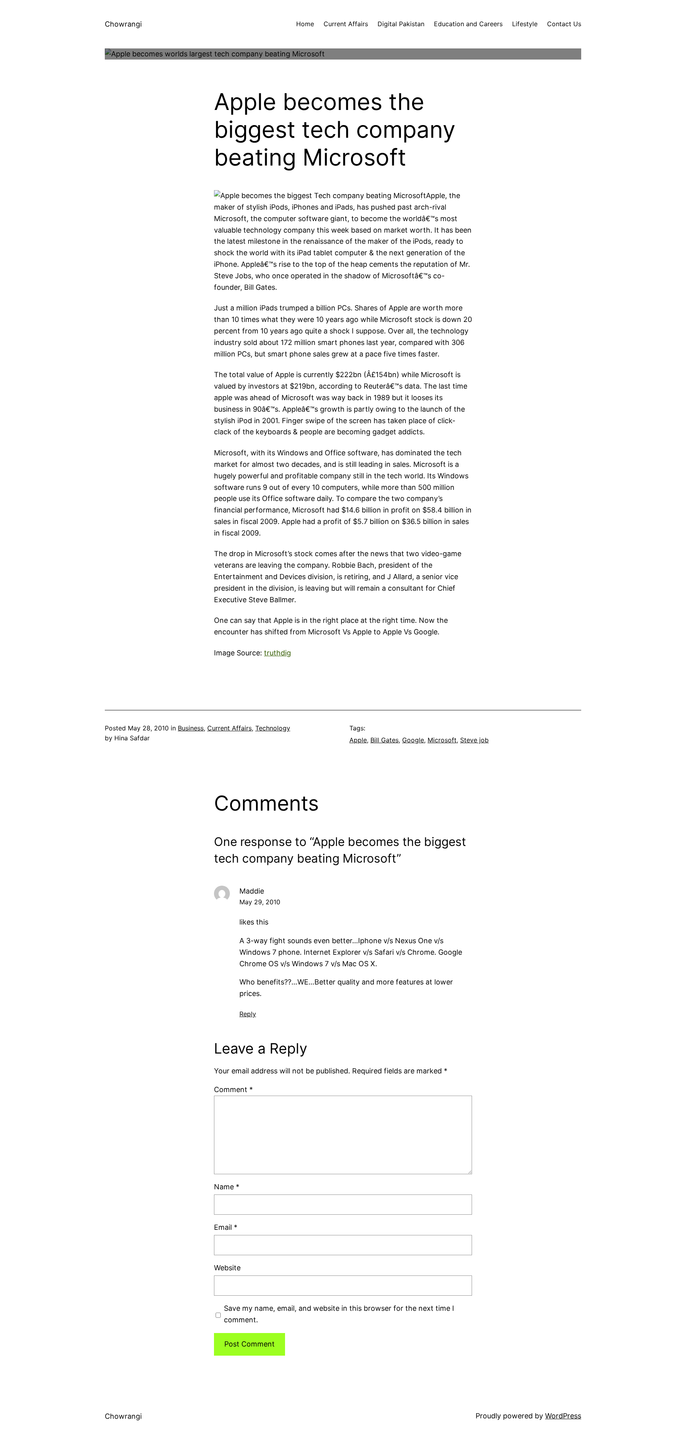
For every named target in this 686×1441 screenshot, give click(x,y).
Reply (247, 1014)
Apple (358, 740)
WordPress (563, 1416)
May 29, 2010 (259, 902)
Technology (272, 728)
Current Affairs (229, 728)
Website (227, 1268)
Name (226, 1187)
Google (413, 740)
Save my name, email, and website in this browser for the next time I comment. (339, 1314)
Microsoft (442, 740)
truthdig (277, 653)
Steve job (474, 740)
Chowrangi (123, 24)
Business (191, 728)
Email (225, 1227)
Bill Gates (384, 740)
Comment (233, 1089)
